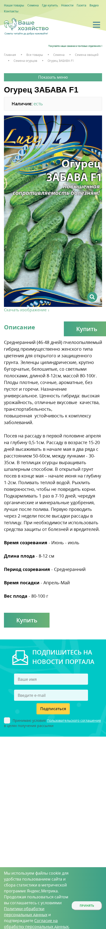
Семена (33, 5)
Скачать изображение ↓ (27, 310)
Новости (67, 5)
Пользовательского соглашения (74, 720)
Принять (87, 906)
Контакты (11, 11)
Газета (81, 5)
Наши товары (14, 5)
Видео (94, 5)
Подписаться (53, 708)
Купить (26, 620)
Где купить (50, 5)
